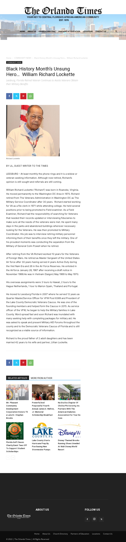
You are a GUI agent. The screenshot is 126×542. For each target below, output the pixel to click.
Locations (88, 31)
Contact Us (101, 31)
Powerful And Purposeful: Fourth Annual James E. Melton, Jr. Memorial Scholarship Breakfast (43, 408)
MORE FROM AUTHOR (41, 378)
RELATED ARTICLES (17, 378)
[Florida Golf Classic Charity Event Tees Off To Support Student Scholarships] (17, 431)
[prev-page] (8, 458)
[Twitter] (16, 96)
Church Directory (47, 31)
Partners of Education (69, 31)
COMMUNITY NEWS (22, 58)
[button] (116, 31)
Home (22, 31)
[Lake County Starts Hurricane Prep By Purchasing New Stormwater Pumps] (43, 430)
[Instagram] (94, 519)
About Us (32, 31)
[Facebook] (9, 96)
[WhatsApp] (30, 96)
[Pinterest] (23, 96)
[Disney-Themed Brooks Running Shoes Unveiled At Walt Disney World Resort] (69, 430)
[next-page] (13, 458)
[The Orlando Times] (63, 14)
